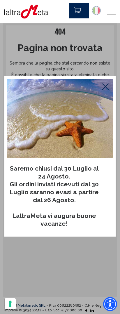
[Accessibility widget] (110, 304)
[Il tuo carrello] (79, 10)
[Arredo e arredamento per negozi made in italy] (26, 11)
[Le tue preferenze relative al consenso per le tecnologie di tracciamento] (10, 303)
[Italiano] (96, 10)
